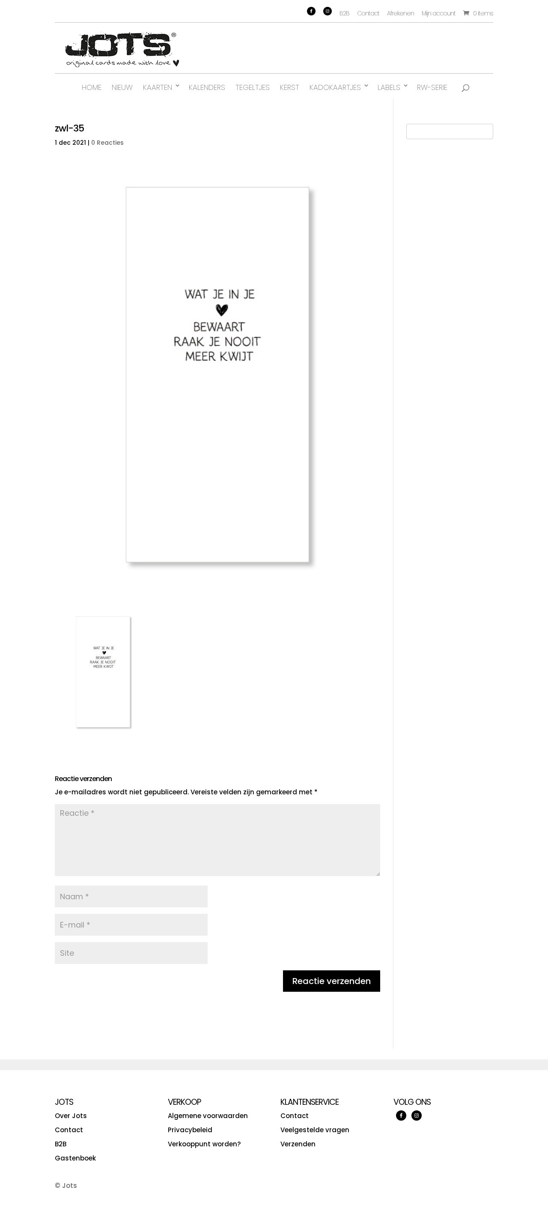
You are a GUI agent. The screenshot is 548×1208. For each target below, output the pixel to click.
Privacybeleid (190, 1129)
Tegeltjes (252, 87)
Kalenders (207, 87)
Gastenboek (75, 1158)
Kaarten (157, 87)
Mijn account (439, 13)
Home (91, 87)
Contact (368, 13)
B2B (344, 13)
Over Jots (71, 1115)
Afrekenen (400, 13)
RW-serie (432, 87)
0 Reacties (107, 142)
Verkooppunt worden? (204, 1143)
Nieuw (122, 87)
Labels (389, 87)
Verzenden (298, 1143)
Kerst (289, 87)
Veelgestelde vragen (314, 1129)
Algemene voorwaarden (208, 1115)
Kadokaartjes (335, 87)
